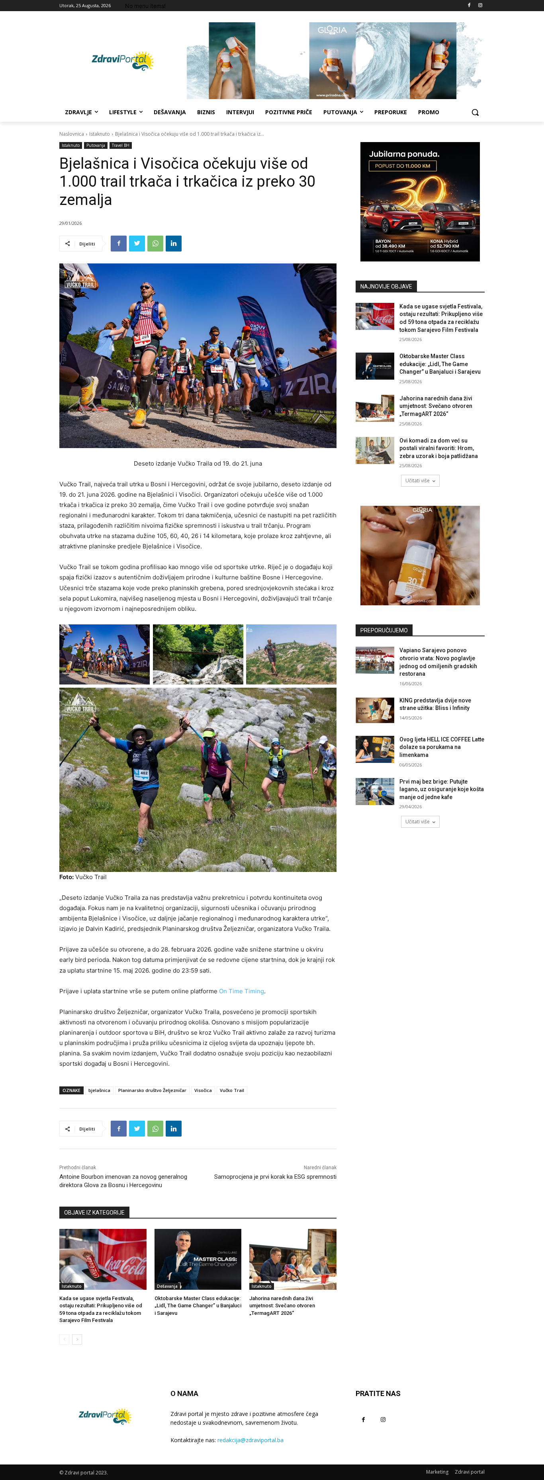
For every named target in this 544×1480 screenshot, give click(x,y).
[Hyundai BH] (420, 201)
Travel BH (120, 145)
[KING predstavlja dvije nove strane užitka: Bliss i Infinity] (375, 710)
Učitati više (417, 480)
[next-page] (77, 1339)
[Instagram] (480, 5)
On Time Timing (241, 991)
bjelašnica (99, 1090)
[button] (475, 112)
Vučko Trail (232, 1090)
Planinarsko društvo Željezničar (152, 1090)
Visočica (203, 1090)
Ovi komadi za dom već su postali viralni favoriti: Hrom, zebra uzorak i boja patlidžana (438, 448)
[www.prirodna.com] (420, 555)
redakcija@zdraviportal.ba (250, 1440)
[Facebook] (469, 5)
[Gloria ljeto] (336, 60)
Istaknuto (99, 134)
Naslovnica (71, 134)
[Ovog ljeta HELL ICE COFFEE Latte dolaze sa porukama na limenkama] (375, 749)
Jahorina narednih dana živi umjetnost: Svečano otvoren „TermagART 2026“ (282, 1305)
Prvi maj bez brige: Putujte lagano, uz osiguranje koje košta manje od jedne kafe (441, 789)
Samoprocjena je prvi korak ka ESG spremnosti (275, 1176)
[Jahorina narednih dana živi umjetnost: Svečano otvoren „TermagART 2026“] (293, 1259)
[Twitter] (137, 244)
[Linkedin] (174, 244)
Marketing (437, 1471)
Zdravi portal (470, 1471)
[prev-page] (64, 1339)
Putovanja (95, 145)
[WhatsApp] (155, 244)
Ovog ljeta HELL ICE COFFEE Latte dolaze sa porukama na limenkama (441, 747)
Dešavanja (167, 1286)
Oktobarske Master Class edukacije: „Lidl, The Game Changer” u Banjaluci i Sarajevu (198, 1305)
